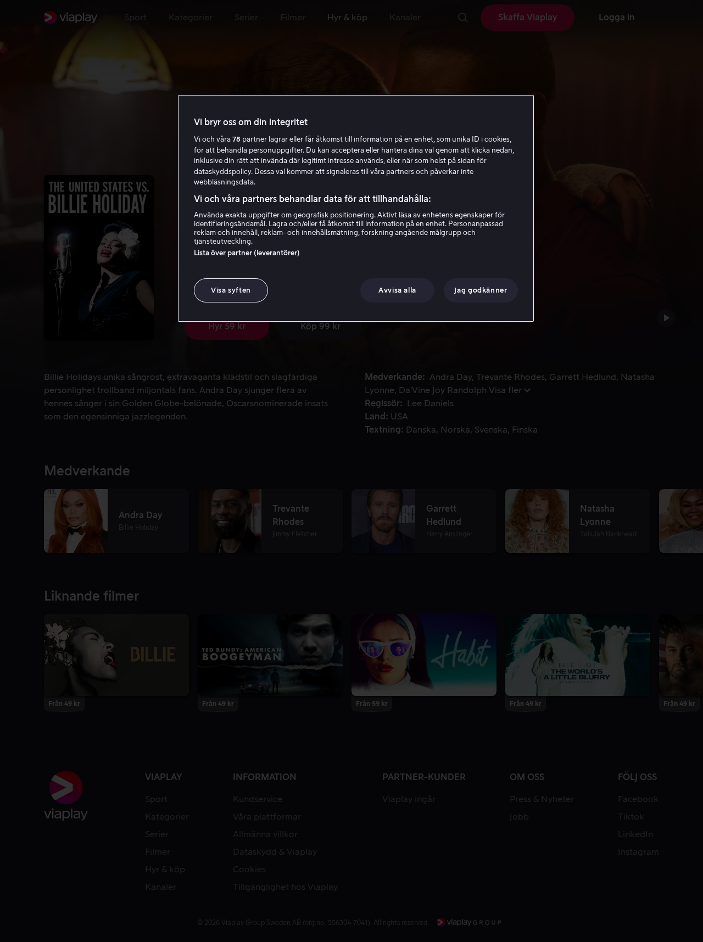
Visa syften (231, 290)
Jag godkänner (480, 290)
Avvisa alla (397, 290)
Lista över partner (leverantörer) (247, 252)
